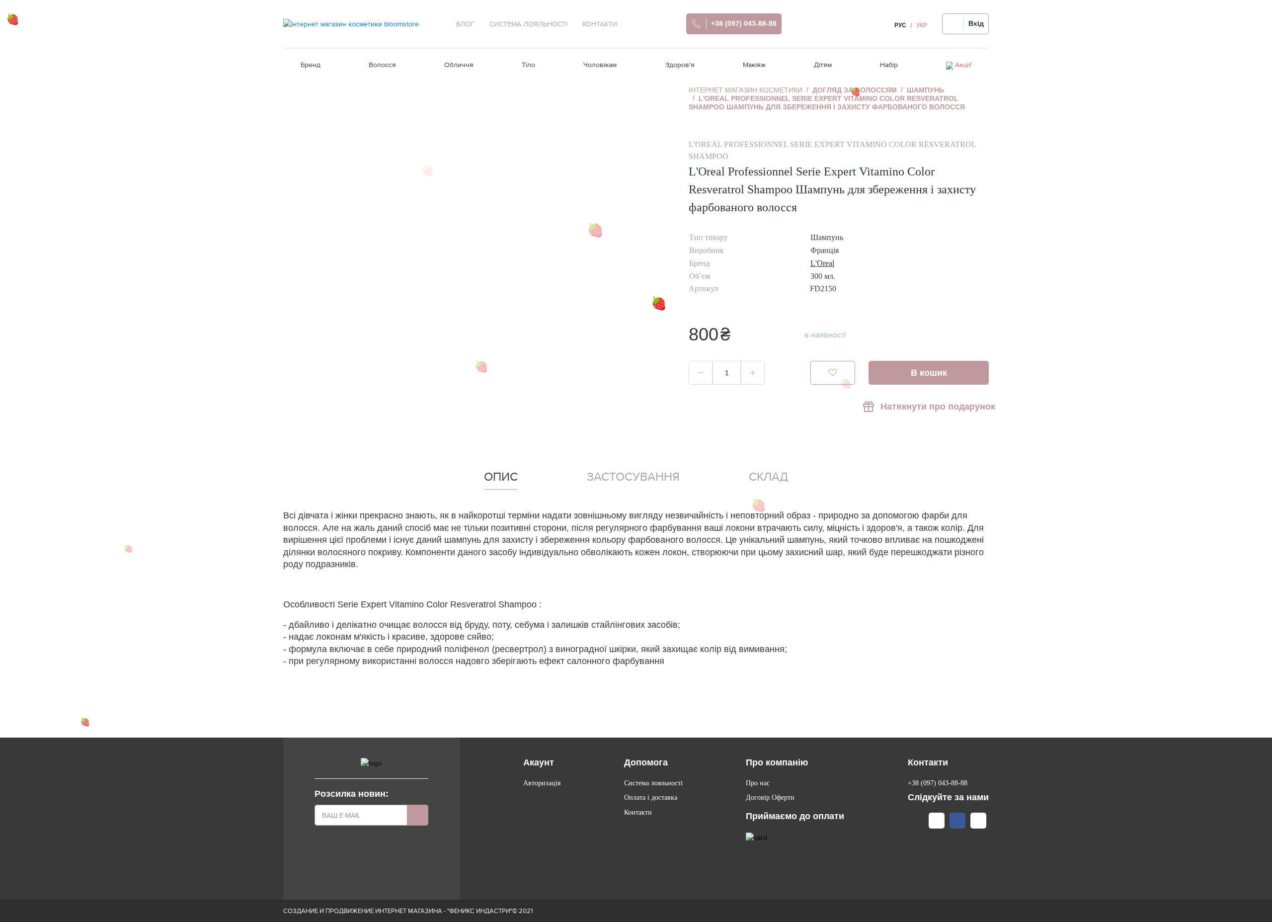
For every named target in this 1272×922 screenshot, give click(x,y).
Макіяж (754, 65)
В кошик (929, 373)
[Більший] (753, 373)
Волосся (382, 65)
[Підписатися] (417, 815)
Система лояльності (653, 783)
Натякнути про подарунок (934, 407)
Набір (889, 65)
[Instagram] (916, 821)
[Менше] (701, 373)
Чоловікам (600, 65)
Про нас (758, 783)
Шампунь (925, 90)
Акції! (963, 65)
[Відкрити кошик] (873, 24)
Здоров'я (680, 65)
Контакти (638, 812)
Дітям (823, 65)
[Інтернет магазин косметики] (351, 23)
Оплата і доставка (650, 797)
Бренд (310, 65)
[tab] (501, 479)
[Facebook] (957, 821)
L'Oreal (822, 263)
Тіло (528, 65)
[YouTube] (978, 821)
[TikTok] (937, 821)
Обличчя (459, 65)
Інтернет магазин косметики (745, 90)
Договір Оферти (770, 797)
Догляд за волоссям (854, 90)
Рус (900, 25)
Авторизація (541, 783)
